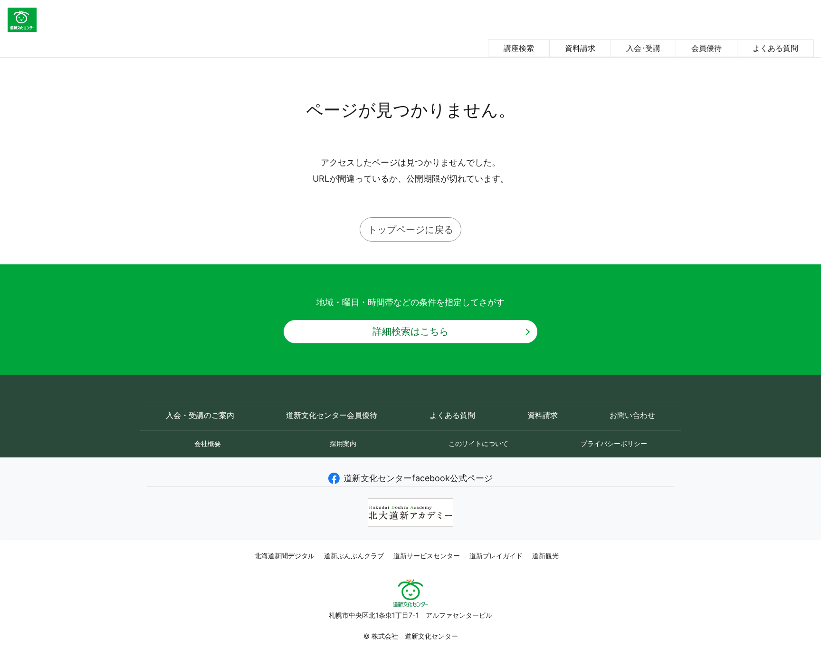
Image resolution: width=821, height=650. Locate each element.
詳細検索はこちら (410, 331)
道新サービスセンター (426, 556)
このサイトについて (478, 443)
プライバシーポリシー (614, 443)
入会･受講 (643, 48)
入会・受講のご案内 (200, 415)
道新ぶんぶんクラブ (354, 556)
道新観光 (545, 556)
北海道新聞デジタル (285, 556)
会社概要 (207, 443)
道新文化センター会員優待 (331, 415)
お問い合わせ (632, 415)
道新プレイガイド (496, 556)
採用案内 (343, 443)
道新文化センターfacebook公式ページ (418, 478)
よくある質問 (775, 48)
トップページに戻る (410, 229)
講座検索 (519, 48)
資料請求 (580, 48)
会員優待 (706, 48)
